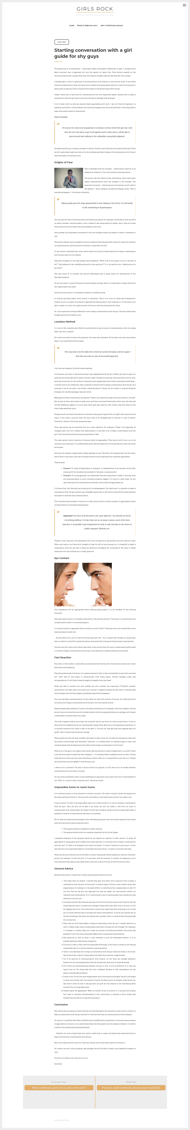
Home (71, 26)
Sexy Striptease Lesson (111, 26)
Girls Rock (95, 9)
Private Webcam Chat (87, 26)
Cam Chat (61, 42)
